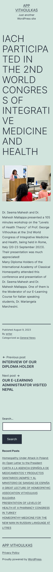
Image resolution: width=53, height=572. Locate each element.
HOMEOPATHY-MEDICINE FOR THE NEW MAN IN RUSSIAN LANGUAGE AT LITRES (26, 522)
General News (27, 337)
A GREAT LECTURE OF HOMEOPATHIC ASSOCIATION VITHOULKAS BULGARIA (26, 492)
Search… (7, 418)
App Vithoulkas (17, 545)
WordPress (34, 559)
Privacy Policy (10, 552)
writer (9, 333)
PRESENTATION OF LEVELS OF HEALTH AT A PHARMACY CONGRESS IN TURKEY (26, 507)
